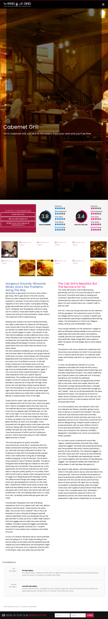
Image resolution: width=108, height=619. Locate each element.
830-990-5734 (18, 214)
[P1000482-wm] (81, 263)
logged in (17, 606)
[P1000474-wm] (27, 276)
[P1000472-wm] (98, 257)
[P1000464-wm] (27, 245)
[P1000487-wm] (45, 276)
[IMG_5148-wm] (9, 257)
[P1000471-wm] (63, 245)
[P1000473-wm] (9, 263)
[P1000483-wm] (98, 276)
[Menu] (103, 4)
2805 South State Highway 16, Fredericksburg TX (19, 224)
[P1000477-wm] (63, 263)
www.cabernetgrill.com (19, 219)
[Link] (17, 4)
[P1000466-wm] (45, 245)
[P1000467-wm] (81, 245)
